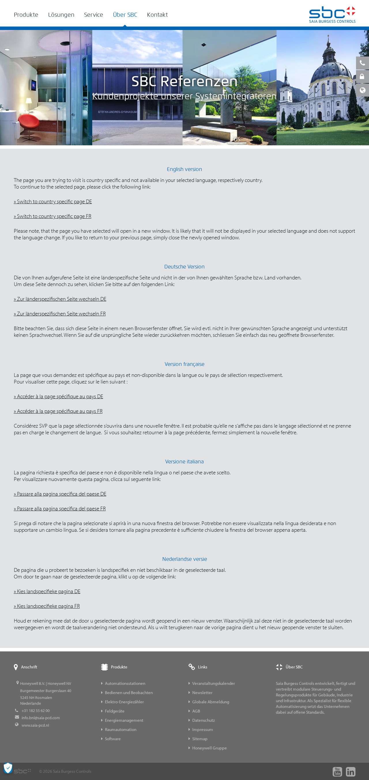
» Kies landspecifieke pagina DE (47, 591)
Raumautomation (120, 729)
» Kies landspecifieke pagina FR (47, 605)
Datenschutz (203, 720)
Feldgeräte (115, 711)
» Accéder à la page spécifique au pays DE (58, 396)
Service (93, 14)
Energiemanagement (124, 720)
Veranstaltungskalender (213, 683)
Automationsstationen (125, 683)
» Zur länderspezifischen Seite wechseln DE (60, 298)
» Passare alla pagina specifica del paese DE (60, 493)
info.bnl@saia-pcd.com (41, 717)
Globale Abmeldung (210, 701)
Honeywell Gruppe (209, 748)
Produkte (26, 14)
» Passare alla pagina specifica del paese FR (60, 508)
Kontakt (157, 14)
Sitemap (200, 738)
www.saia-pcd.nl (35, 725)
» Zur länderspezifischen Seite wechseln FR (60, 313)
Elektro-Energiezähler (124, 701)
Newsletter (202, 692)
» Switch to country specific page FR (52, 216)
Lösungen (61, 14)
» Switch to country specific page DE (53, 201)
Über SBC (125, 14)
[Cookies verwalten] (8, 768)
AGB (196, 711)
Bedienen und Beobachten (129, 692)
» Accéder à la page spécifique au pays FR (58, 410)
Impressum (202, 729)
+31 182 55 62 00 (36, 710)
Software (113, 738)
